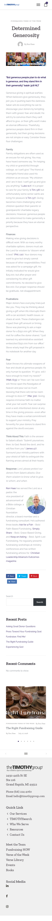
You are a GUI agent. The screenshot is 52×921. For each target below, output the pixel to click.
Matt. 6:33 (12, 379)
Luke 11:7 (26, 185)
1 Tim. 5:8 (34, 189)
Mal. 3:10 (32, 396)
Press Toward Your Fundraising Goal (23, 631)
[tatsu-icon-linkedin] (7, 885)
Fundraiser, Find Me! (15, 636)
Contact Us (17, 835)
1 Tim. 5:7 (30, 198)
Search (9, 596)
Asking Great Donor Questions (20, 626)
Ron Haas (31, 44)
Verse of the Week (17, 855)
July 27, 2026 (23, 733)
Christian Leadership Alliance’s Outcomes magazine (23, 557)
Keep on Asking (19, 536)
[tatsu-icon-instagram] (7, 906)
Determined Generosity (26, 32)
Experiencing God (14, 647)
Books (10, 870)
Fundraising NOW (18, 849)
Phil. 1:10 (19, 254)
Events (10, 865)
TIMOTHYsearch (21, 819)
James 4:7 (31, 448)
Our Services (18, 814)
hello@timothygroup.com (29, 796)
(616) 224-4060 (23, 791)
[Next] (45, 712)
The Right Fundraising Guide (19, 641)
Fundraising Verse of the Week (26, 21)
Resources (16, 829)
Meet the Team (16, 844)
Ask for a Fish (26, 524)
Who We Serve (19, 824)
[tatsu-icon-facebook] (7, 896)
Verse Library (15, 860)
